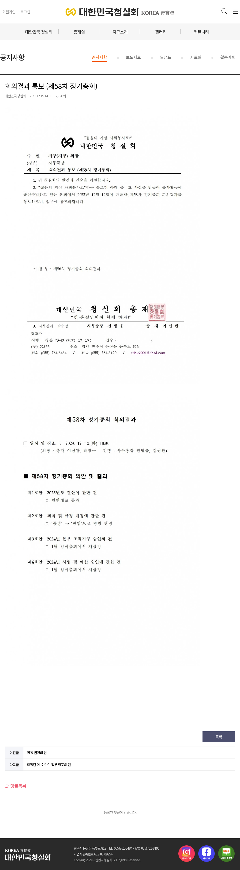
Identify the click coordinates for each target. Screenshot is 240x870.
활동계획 (227, 57)
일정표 (165, 57)
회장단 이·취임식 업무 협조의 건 (49, 764)
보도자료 (133, 57)
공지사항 (99, 57)
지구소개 (120, 32)
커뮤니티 (201, 32)
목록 (218, 737)
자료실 (195, 57)
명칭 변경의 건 (37, 752)
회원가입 (8, 12)
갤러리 (160, 32)
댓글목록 (17, 785)
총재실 (79, 32)
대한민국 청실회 (38, 32)
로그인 (25, 12)
